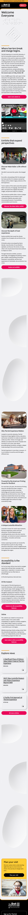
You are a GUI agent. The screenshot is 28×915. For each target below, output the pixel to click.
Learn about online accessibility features (14, 641)
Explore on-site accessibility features (14, 607)
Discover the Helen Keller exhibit (14, 206)
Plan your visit (14, 875)
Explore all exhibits (14, 267)
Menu (22, 5)
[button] (3, 125)
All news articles (14, 713)
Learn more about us (14, 97)
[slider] (2, 123)
